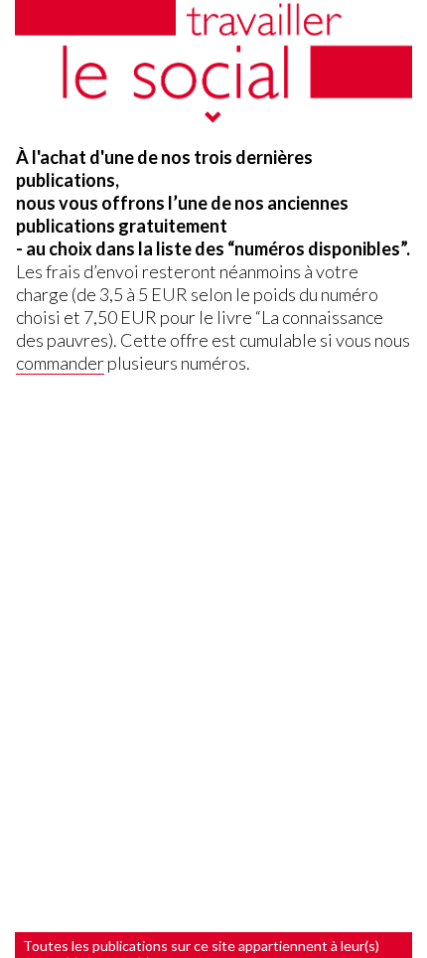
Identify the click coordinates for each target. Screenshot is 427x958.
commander (60, 363)
